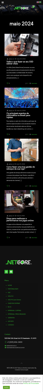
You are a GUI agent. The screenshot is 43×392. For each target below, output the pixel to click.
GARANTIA (11, 318)
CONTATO (11, 325)
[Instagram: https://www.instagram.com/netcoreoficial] (6, 272)
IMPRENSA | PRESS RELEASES (17, 314)
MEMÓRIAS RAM (13, 289)
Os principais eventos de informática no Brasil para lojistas (18, 115)
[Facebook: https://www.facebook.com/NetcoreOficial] (11, 272)
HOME (10, 285)
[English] (36, 2)
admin (10, 59)
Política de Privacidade (31, 383)
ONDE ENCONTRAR (14, 303)
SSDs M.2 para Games (14, 300)
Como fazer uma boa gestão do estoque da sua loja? (20, 168)
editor (10, 164)
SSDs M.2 (10, 296)
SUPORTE (11, 321)
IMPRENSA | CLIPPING (14, 310)
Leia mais (34, 83)
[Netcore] (21, 7)
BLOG (9, 307)
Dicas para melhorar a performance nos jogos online (20, 219)
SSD (9, 292)
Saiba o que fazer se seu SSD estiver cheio (19, 63)
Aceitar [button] (6, 387)
